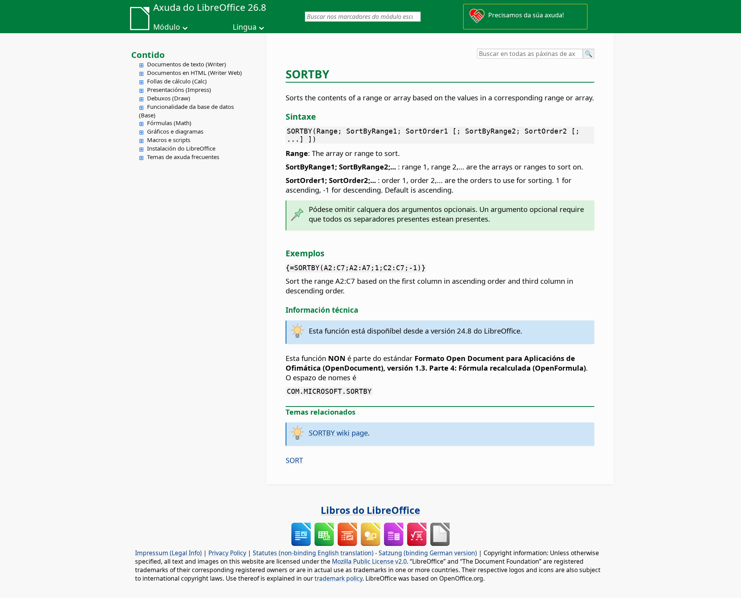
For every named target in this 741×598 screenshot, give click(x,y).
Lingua (245, 27)
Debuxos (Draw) (168, 98)
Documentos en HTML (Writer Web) (194, 72)
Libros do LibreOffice (370, 510)
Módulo (166, 27)
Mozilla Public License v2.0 (369, 561)
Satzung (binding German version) (428, 553)
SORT (294, 460)
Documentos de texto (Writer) (186, 64)
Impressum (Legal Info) (168, 553)
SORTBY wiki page (338, 432)
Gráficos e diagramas (175, 131)
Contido (148, 54)
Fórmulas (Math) (169, 123)
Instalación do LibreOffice (181, 148)
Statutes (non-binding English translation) (313, 553)
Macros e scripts (168, 140)
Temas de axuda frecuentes (183, 157)
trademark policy (338, 578)
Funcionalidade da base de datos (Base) (186, 111)
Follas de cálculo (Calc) (177, 81)
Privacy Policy (227, 553)
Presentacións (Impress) (179, 89)
